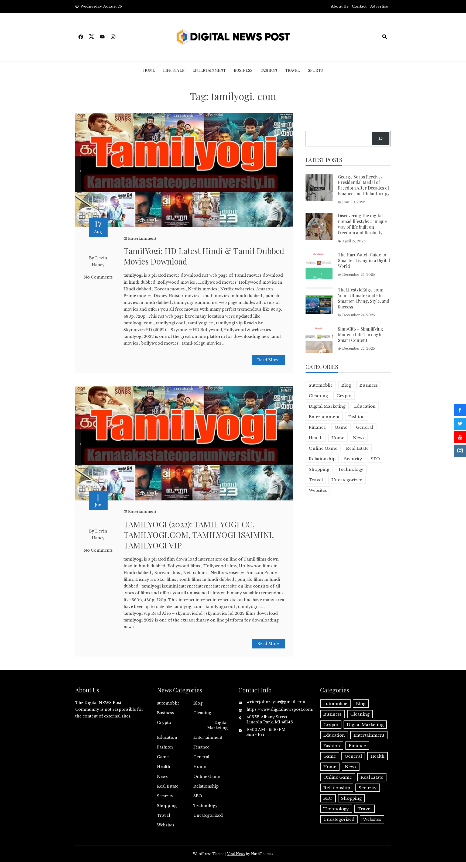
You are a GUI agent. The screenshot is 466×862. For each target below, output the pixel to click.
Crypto (344, 395)
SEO (375, 458)
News (358, 437)
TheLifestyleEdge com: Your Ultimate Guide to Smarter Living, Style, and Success (363, 298)
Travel (292, 70)
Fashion (269, 70)
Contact (359, 6)
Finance (317, 427)
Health (316, 437)
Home (149, 70)
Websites (318, 490)
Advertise (379, 6)
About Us (339, 6)
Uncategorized (346, 479)
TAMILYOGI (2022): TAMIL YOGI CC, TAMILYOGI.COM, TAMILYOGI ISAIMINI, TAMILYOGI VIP (199, 535)
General (364, 427)
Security (353, 458)
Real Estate (357, 448)
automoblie (321, 385)
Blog (346, 385)
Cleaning (318, 395)
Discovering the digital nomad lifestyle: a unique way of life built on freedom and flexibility (362, 224)
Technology (351, 469)
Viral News (236, 854)
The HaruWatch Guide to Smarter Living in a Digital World (364, 260)
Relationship (322, 458)
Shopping (319, 469)
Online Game (323, 448)
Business (243, 70)
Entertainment (209, 70)
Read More (268, 360)
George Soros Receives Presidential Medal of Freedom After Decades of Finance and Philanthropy (363, 185)
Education (365, 406)
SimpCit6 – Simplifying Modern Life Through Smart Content (360, 334)
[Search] (380, 138)
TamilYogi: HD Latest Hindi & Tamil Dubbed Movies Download (204, 256)
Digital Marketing (327, 406)
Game (341, 427)
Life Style (173, 70)
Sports (315, 70)
